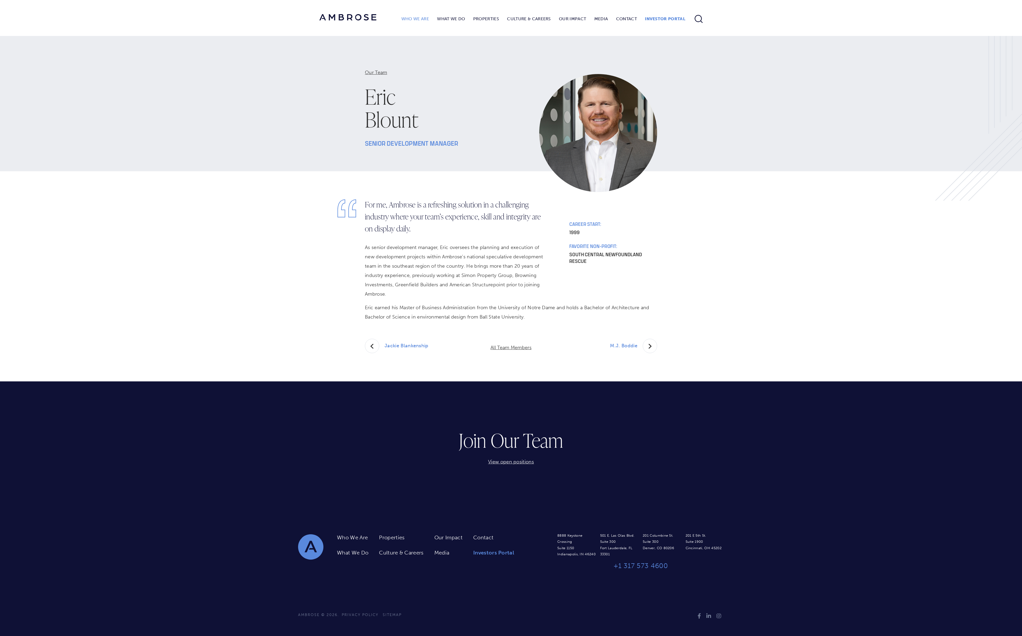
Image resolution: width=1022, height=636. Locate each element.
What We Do (451, 18)
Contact (626, 18)
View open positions (511, 462)
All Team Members (511, 347)
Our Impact (572, 18)
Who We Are (415, 18)
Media (601, 18)
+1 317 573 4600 (640, 566)
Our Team (376, 72)
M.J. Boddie (623, 346)
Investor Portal (665, 18)
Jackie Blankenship (406, 346)
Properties (486, 18)
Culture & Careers (529, 18)
